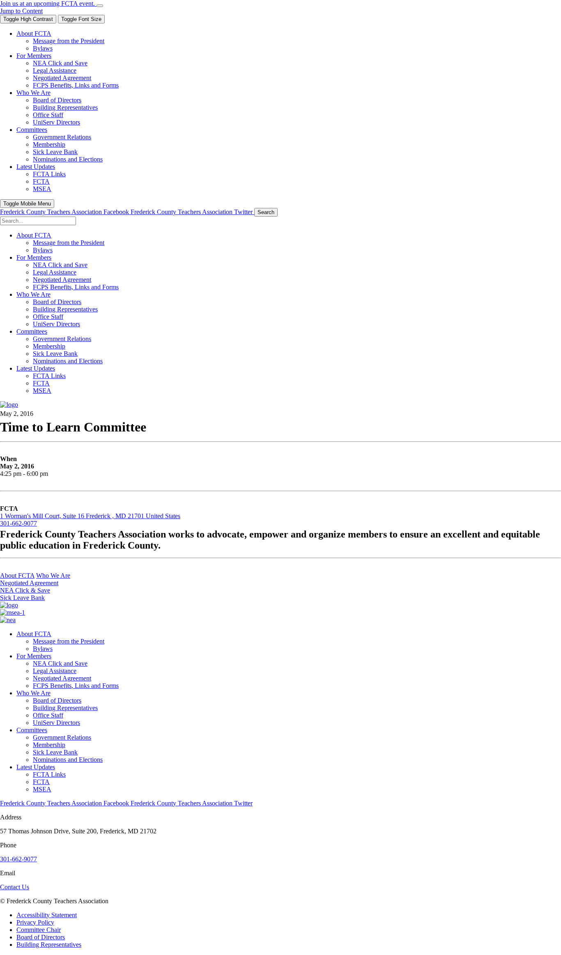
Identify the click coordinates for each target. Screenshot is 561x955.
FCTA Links (49, 774)
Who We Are (53, 575)
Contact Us (14, 886)
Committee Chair (38, 929)
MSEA (42, 789)
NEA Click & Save (25, 590)
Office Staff (48, 715)
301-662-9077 (18, 523)
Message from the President (68, 641)
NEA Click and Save (60, 663)
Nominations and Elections (68, 759)
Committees (31, 730)
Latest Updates (35, 767)
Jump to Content (21, 10)
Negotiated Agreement (29, 582)
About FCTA (17, 575)
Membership (49, 744)
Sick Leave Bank (22, 597)
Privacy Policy (35, 922)
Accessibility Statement (46, 914)
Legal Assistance (54, 670)
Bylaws (43, 648)
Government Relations (62, 737)
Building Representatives (65, 707)
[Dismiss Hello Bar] (100, 6)
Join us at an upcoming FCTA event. (48, 3)
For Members (33, 656)
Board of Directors (57, 700)
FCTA (41, 781)
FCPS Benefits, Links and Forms (76, 685)
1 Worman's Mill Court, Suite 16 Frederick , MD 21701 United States (90, 515)
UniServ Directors (56, 722)
